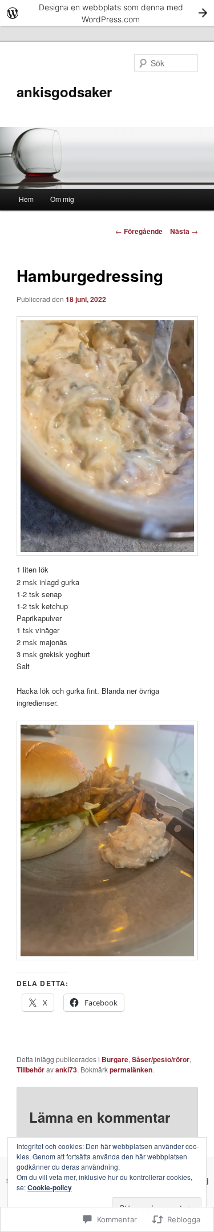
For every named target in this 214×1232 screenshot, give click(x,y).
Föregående (139, 231)
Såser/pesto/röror (160, 1059)
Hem (26, 199)
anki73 (66, 1069)
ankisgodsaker (64, 91)
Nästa (184, 231)
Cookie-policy (49, 1187)
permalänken (131, 1069)
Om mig (62, 199)
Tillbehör (31, 1069)
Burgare (115, 1059)
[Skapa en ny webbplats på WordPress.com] (107, 13)
